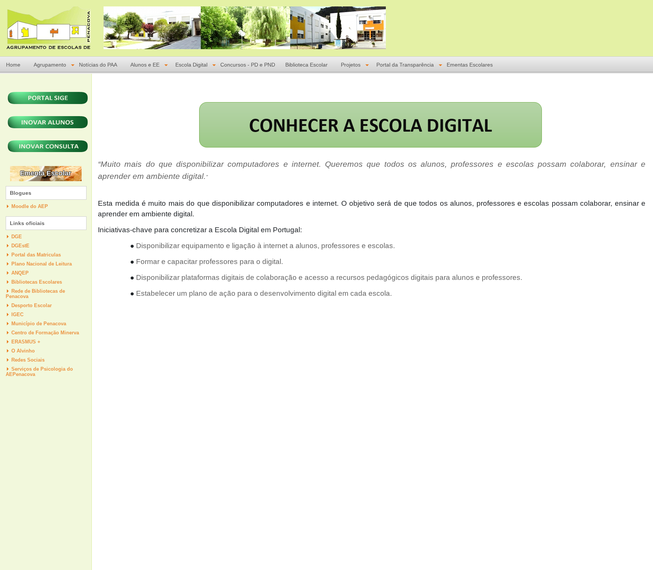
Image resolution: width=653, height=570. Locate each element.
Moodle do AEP (29, 206)
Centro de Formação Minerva (45, 332)
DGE (16, 236)
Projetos (351, 65)
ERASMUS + (25, 342)
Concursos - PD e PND (247, 65)
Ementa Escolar (45, 173)
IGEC (17, 314)
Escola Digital (191, 65)
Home (13, 65)
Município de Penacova (38, 323)
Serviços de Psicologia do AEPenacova (39, 371)
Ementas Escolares (470, 65)
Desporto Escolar (31, 305)
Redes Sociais (28, 360)
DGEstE (20, 246)
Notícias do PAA (98, 65)
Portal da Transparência (405, 65)
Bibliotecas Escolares (36, 282)
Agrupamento (50, 65)
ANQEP (20, 273)
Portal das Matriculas (36, 255)
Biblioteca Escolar (306, 65)
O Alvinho (23, 351)
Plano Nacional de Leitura (41, 264)
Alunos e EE (144, 65)
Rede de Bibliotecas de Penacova (35, 293)
